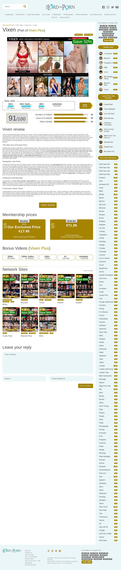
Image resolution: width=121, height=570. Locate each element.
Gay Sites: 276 (103, 29)
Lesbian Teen (104, 372)
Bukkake (102, 225)
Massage (102, 379)
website (84, 106)
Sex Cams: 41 (112, 37)
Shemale (102, 466)
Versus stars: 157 (108, 35)
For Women (103, 312)
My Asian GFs (109, 151)
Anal (41, 299)
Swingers (102, 500)
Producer (102, 443)
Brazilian (102, 221)
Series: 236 (113, 29)
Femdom (102, 305)
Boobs (101, 218)
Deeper (79, 303)
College (102, 245)
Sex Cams (46, 14)
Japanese (102, 356)
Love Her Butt (109, 114)
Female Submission (106, 302)
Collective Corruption (108, 124)
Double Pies (108, 147)
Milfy (41, 336)
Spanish (102, 480)
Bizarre (101, 211)
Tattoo (101, 503)
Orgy (101, 409)
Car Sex (102, 228)
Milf (12, 301)
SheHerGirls (108, 142)
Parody (101, 416)
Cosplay (102, 248)
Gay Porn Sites (96, 14)
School (101, 463)
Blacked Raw (26, 336)
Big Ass (102, 201)
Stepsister (103, 493)
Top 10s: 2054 (104, 27)
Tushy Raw (7, 336)
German (102, 322)
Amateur (102, 178)
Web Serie (103, 540)
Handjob (102, 339)
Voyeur (101, 537)
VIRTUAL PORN (105, 534)
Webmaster (28, 563)
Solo (100, 476)
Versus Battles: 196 (108, 33)
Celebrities (103, 235)
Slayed (60, 303)
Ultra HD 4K (103, 527)
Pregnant (102, 440)
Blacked (24, 303)
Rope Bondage (104, 456)
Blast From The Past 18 (109, 137)
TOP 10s (54, 17)
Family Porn (103, 295)
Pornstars (56, 14)
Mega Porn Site (105, 386)
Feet (100, 298)
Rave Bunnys (109, 118)
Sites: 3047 (104, 25)
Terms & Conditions (31, 556)
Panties (102, 413)
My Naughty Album (108, 77)
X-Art (106, 72)
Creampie (102, 251)
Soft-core (102, 473)
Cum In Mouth (104, 258)
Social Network (104, 470)
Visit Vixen (48, 205)
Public (101, 446)
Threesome (103, 517)
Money (101, 396)
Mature (101, 382)
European (102, 288)
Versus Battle (110, 14)
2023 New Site (44, 333)
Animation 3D (104, 184)
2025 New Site (7, 299)
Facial (101, 292)
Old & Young (103, 406)
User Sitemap (29, 554)
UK (100, 524)
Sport (101, 487)
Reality (101, 450)
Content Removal (30, 565)
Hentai (101, 342)
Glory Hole (103, 332)
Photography (103, 426)
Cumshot (102, 262)
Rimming (102, 453)
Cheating (102, 241)
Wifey (5, 304)
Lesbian (61, 299)
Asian (101, 188)
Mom (101, 393)
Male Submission (105, 376)
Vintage (102, 530)
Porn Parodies (82, 14)
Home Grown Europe (109, 130)
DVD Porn (103, 278)
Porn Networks (33, 14)
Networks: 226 (108, 31)
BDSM (101, 194)
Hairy (101, 335)
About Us (28, 550)
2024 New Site (104, 167)
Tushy (41, 303)
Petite (101, 423)
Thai (100, 513)
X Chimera (108, 54)
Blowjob (102, 215)
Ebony (101, 282)
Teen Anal (102, 510)
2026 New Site (104, 174)
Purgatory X (108, 63)
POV (101, 436)
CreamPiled (108, 104)
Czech (101, 265)
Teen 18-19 (103, 507)
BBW (101, 191)
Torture (101, 520)
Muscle (101, 399)
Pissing (101, 429)
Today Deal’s (65, 17)
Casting (102, 231)
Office (101, 403)
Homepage (9, 14)
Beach (101, 198)
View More (88, 270)
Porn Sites (20, 14)
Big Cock (102, 204)
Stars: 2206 (112, 25)
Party (101, 419)
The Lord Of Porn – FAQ (32, 561)
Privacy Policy (29, 559)
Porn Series (68, 14)
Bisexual (102, 208)
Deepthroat (103, 268)
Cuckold (102, 255)
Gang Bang (103, 319)
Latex (101, 359)
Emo (101, 285)
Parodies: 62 (103, 37)
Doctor (101, 272)
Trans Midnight (109, 109)
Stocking (102, 497)
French (101, 315)
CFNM (101, 238)
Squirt (101, 490)
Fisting (101, 309)
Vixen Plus (36, 30)
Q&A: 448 (113, 27)
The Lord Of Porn (8, 25)
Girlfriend (102, 325)
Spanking (102, 483)
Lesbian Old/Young (106, 369)
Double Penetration (106, 275)
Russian (102, 460)
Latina (101, 362)
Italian (101, 352)
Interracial (24, 299)
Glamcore (28, 25)
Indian (101, 346)
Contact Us (28, 552)
